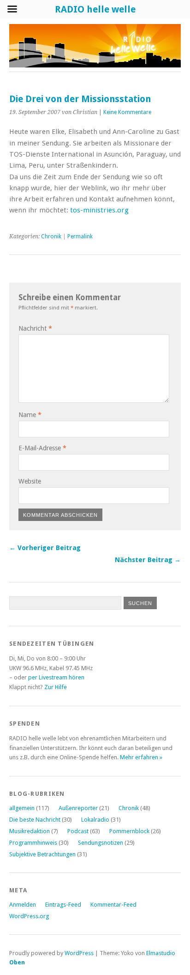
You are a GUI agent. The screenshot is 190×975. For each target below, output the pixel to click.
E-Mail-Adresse (42, 448)
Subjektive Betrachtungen (42, 854)
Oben (17, 962)
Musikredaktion (29, 831)
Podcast (78, 831)
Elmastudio (160, 953)
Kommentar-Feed (113, 904)
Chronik (51, 236)
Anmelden (22, 904)
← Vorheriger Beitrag (45, 547)
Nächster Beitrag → (148, 559)
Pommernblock (129, 831)
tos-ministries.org (99, 210)
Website (29, 481)
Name (30, 414)
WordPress (79, 953)
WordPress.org (29, 916)
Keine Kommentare (127, 112)
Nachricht (35, 328)
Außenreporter (78, 808)
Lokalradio (95, 819)
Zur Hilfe (55, 687)
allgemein (22, 808)
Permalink (80, 236)
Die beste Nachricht (34, 819)
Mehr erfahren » (141, 757)
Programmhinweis (33, 842)
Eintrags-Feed (63, 904)
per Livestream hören (56, 677)
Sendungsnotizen (100, 842)
